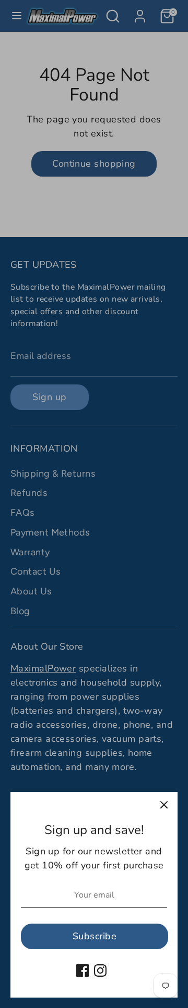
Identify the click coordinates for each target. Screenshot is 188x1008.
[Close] (163, 805)
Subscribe (94, 936)
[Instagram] (100, 970)
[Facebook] (82, 970)
